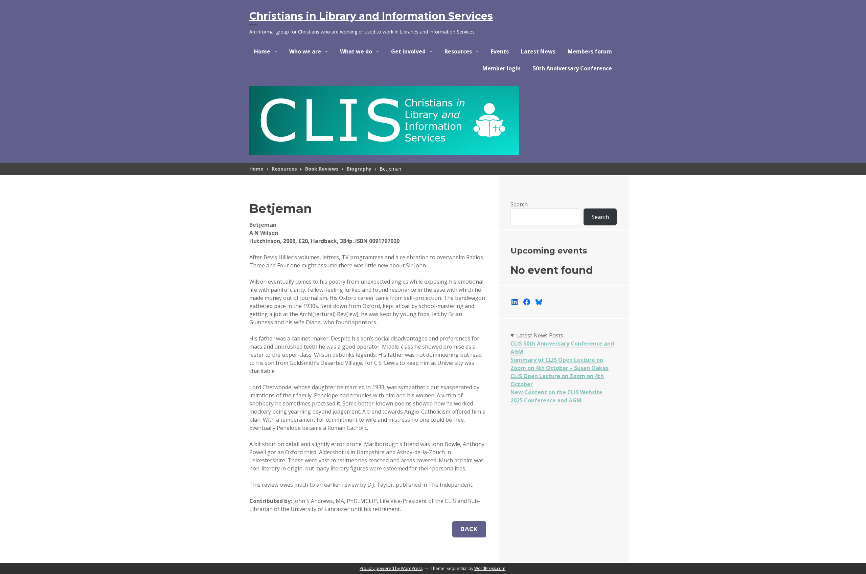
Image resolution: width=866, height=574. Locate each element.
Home (262, 51)
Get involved (408, 51)
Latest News (538, 51)
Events (500, 51)
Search (519, 204)
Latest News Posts (539, 335)
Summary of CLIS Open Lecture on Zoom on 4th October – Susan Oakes (559, 364)
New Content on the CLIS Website (556, 392)
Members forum (590, 51)
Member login (501, 68)
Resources (458, 51)
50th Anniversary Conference (572, 68)
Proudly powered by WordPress (391, 568)
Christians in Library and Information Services (371, 16)
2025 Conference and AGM (546, 400)
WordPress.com (489, 568)
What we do (356, 51)
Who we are (305, 51)
